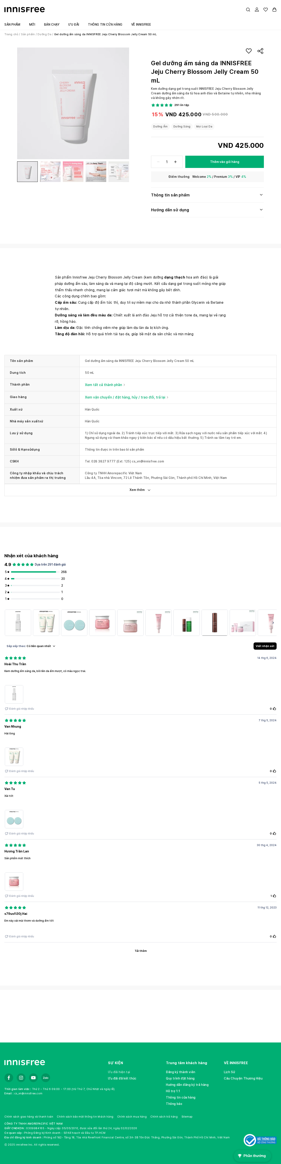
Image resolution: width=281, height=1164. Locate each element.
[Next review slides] (273, 622)
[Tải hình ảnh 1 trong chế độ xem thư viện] (27, 172)
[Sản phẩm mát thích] (102, 623)
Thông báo (174, 1104)
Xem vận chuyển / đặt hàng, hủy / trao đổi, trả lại (125, 397)
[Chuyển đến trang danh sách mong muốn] (265, 9)
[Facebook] (8, 1077)
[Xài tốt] (74, 623)
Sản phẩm (28, 34)
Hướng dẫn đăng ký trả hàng (187, 1084)
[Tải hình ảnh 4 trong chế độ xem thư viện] (96, 171)
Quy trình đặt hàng (180, 1078)
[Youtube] (33, 1077)
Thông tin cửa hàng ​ (181, 1097)
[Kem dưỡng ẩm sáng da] (18, 623)
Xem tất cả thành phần (103, 385)
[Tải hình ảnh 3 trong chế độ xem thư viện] (73, 171)
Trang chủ (11, 34)
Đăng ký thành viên (180, 1072)
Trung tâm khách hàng (186, 1063)
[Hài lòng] (46, 623)
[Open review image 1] (14, 694)
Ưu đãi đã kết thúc (122, 1078)
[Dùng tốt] (130, 623)
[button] (248, 9)
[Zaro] (45, 1077)
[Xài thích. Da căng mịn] (158, 623)
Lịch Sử (229, 1072)
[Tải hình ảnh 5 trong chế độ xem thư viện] (118, 171)
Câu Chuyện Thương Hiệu (243, 1078)
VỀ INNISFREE (236, 1063)
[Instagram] (21, 1077)
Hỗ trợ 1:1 (173, 1091)
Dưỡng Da (44, 34)
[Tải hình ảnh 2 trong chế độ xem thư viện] (50, 171)
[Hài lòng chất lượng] (215, 623)
